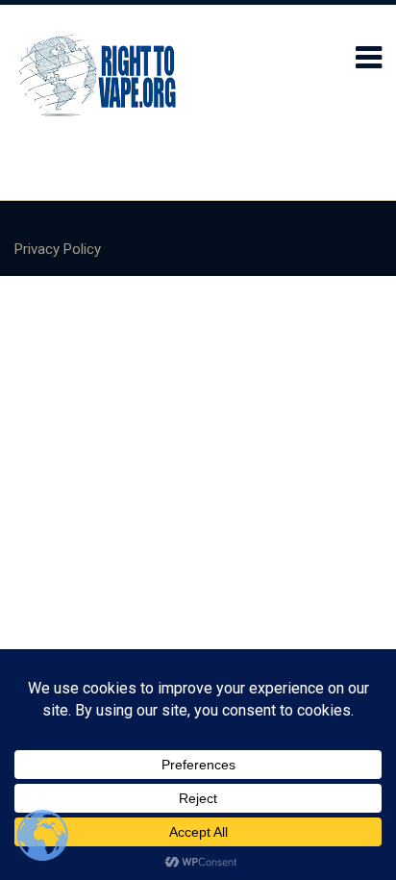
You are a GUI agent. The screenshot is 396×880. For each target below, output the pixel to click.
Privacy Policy (57, 249)
